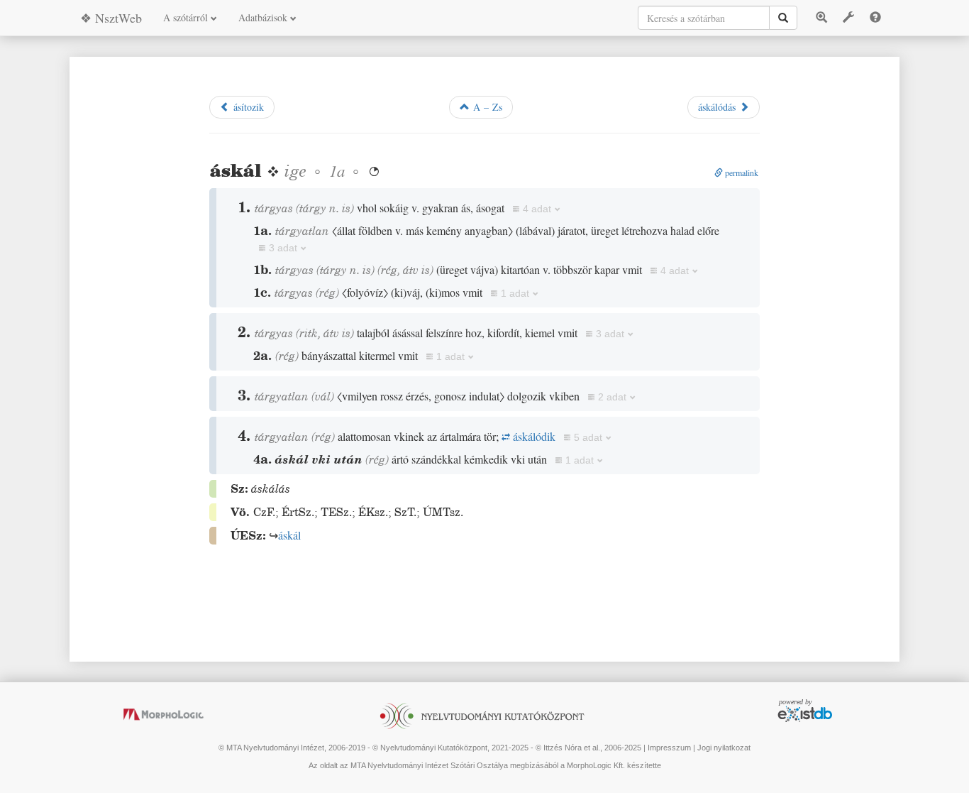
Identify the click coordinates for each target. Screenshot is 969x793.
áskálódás (718, 107)
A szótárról (187, 17)
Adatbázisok (264, 17)
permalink (740, 172)
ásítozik (247, 107)
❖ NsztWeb (111, 17)
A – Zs (486, 107)
